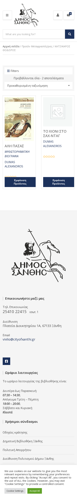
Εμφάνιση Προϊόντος (20, 182)
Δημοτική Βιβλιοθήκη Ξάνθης (23, 441)
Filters (15, 71)
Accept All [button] (35, 490)
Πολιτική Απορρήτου (17, 450)
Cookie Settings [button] (15, 490)
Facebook (6, 361)
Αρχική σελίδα (11, 46)
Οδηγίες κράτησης (15, 432)
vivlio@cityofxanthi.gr (19, 339)
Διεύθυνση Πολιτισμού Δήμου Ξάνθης (28, 459)
